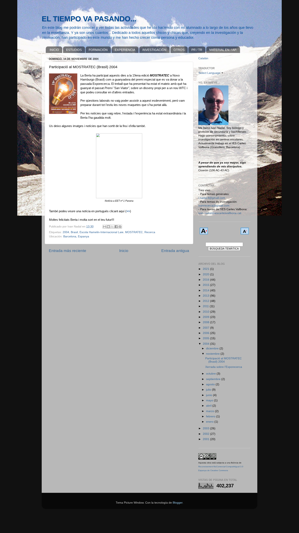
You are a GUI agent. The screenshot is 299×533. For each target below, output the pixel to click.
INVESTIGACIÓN (154, 50)
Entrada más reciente (67, 251)
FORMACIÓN (98, 50)
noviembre (213, 353)
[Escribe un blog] (108, 227)
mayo (210, 400)
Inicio (123, 251)
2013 (206, 295)
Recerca (149, 232)
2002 (206, 433)
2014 (206, 290)
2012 (206, 301)
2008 (206, 322)
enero (210, 421)
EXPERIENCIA (125, 50)
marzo (210, 411)
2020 (206, 274)
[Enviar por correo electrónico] (105, 227)
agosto (211, 384)
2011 (206, 306)
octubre (211, 373)
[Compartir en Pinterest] (120, 227)
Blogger (177, 502)
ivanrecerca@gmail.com (213, 205)
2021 (206, 268)
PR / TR (196, 50)
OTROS (179, 50)
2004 (66, 232)
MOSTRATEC (134, 232)
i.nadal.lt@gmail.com (211, 197)
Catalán (203, 58)
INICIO (54, 50)
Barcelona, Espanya (76, 236)
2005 (206, 338)
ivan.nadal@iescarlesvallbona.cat (219, 213)
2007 (206, 327)
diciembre (212, 348)
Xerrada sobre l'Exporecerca (223, 366)
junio (209, 395)
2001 (206, 439)
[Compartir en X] (112, 227)
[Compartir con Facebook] (116, 227)
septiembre (213, 379)
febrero (211, 416)
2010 (206, 311)
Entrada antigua (175, 251)
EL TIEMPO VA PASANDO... (89, 19)
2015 (206, 284)
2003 (206, 428)
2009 (206, 317)
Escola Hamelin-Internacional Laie (101, 232)
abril (209, 405)
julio (209, 389)
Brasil (74, 232)
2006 (206, 333)
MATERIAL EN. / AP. (223, 50)
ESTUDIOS (74, 50)
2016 (206, 279)
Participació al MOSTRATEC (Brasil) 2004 (223, 360)
